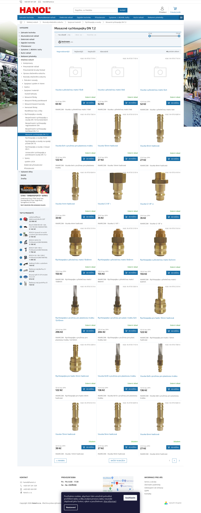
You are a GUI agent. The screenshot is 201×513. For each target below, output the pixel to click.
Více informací (110, 501)
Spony (27, 158)
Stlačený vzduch (27, 60)
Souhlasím (130, 497)
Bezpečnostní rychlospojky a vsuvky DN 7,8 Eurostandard (36, 118)
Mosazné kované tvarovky (35, 104)
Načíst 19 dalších (118, 461)
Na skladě (64, 35)
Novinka (91, 35)
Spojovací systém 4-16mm (34, 83)
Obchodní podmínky (152, 485)
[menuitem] (26, 17)
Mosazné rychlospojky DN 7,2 (36, 134)
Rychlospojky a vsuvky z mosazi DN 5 (37, 148)
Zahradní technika (28, 32)
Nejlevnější (78, 51)
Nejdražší (91, 51)
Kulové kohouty (31, 94)
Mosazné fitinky (31, 97)
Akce (78, 35)
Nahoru (61, 461)
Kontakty (147, 494)
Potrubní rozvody (31, 80)
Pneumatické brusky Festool (34, 70)
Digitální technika (28, 43)
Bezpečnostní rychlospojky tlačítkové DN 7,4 (35, 130)
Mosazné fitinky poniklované (36, 100)
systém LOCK (30, 161)
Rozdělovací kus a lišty (33, 111)
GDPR (146, 491)
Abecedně (104, 51)
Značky (24, 178)
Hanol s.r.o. (27, 492)
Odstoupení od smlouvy (153, 488)
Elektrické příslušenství (33, 165)
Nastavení (71, 507)
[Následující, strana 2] (174, 460)
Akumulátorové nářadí (30, 36)
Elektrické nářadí (27, 39)
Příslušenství (26, 46)
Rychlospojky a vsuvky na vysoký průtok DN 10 (37, 142)
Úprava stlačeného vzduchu (34, 73)
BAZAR (23, 175)
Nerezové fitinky (31, 107)
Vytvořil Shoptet (175, 503)
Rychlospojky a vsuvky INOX (36, 138)
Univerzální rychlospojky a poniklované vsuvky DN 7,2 (35, 153)
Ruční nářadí (26, 53)
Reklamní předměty (29, 56)
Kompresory (28, 63)
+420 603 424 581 (30, 489)
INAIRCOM (72, 42)
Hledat (123, 10)
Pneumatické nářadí (31, 66)
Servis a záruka (150, 482)
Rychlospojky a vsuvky (33, 114)
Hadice (27, 87)
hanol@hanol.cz (29, 482)
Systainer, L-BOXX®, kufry (31, 49)
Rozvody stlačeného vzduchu (34, 77)
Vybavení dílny (27, 172)
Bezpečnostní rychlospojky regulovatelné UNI (35, 124)
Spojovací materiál (31, 90)
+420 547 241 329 (30, 486)
